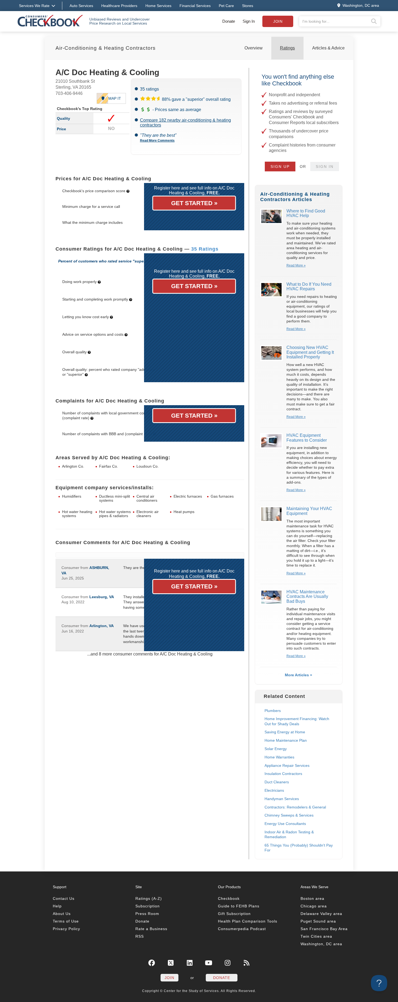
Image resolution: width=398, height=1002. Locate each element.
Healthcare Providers (119, 6)
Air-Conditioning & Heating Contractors (106, 48)
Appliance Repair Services (287, 765)
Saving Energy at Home (285, 732)
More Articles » (298, 675)
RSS (139, 936)
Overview (253, 48)
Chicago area (314, 906)
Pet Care (226, 6)
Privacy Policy (66, 929)
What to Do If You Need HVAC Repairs (308, 286)
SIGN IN (325, 166)
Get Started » (194, 202)
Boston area (312, 898)
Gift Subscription (234, 913)
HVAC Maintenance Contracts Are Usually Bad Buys (307, 597)
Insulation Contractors (283, 773)
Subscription (147, 906)
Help (57, 906)
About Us (62, 913)
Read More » (296, 265)
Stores (247, 6)
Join (277, 21)
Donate (228, 21)
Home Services (158, 6)
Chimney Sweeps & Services (289, 815)
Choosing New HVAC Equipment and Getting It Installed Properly (310, 352)
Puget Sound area (318, 921)
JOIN (169, 978)
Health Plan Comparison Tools (247, 921)
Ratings (287, 48)
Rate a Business (151, 929)
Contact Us (63, 898)
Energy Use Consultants (285, 823)
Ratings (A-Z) (148, 898)
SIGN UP (280, 166)
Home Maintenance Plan (286, 740)
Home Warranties (279, 757)
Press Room (147, 913)
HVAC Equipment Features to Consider (306, 437)
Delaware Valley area (321, 913)
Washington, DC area (321, 944)
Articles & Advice (328, 48)
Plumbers (273, 710)
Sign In (249, 21)
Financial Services (195, 6)
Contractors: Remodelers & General (295, 807)
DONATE (221, 978)
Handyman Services (282, 799)
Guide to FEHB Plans (238, 906)
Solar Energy (276, 749)
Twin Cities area (316, 936)
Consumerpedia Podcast (242, 929)
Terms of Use (66, 921)
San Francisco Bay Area (324, 929)
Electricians (274, 790)
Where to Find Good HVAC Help (305, 213)
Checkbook (229, 898)
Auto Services (81, 6)
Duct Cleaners (277, 782)
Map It (114, 98)
